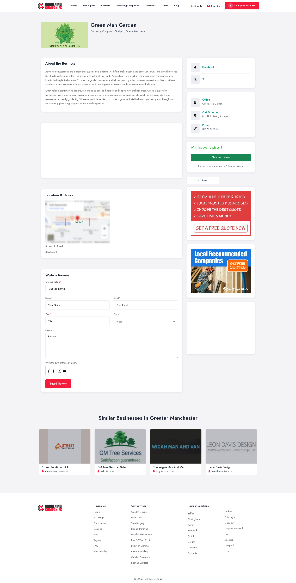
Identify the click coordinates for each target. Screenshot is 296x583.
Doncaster (193, 553)
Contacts (105, 5)
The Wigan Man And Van (168, 467)
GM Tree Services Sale (111, 467)
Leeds (227, 534)
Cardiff (191, 542)
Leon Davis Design (219, 467)
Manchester (217, 471)
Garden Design (139, 512)
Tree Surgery (137, 523)
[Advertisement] (111, 151)
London (228, 551)
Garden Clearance (140, 557)
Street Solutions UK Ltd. (57, 467)
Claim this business (221, 157)
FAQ (96, 546)
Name (48, 298)
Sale (103, 471)
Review (48, 330)
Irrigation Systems (140, 546)
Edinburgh (230, 517)
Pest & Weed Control (141, 540)
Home (74, 5)
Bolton (191, 525)
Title (47, 314)
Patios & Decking (139, 551)
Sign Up (215, 6)
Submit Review (58, 384)
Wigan (159, 471)
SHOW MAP (77, 222)
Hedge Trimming (139, 529)
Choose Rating (52, 281)
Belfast (191, 513)
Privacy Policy (100, 551)
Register (97, 540)
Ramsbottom (51, 471)
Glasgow (229, 523)
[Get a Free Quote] (221, 213)
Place (116, 314)
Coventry (192, 547)
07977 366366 (210, 129)
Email (116, 298)
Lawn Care (136, 517)
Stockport (119, 31)
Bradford (192, 530)
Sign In (198, 6)
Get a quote (89, 5)
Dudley (228, 511)
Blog (176, 5)
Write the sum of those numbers (61, 363)
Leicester (229, 540)
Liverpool (229, 545)
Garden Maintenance (141, 534)
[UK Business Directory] (221, 271)
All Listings (99, 517)
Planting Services (139, 562)
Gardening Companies (127, 5)
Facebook (208, 67)
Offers (165, 5)
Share (204, 180)
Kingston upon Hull (234, 528)
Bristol (191, 536)
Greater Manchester (136, 31)
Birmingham (194, 519)
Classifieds (150, 5)
